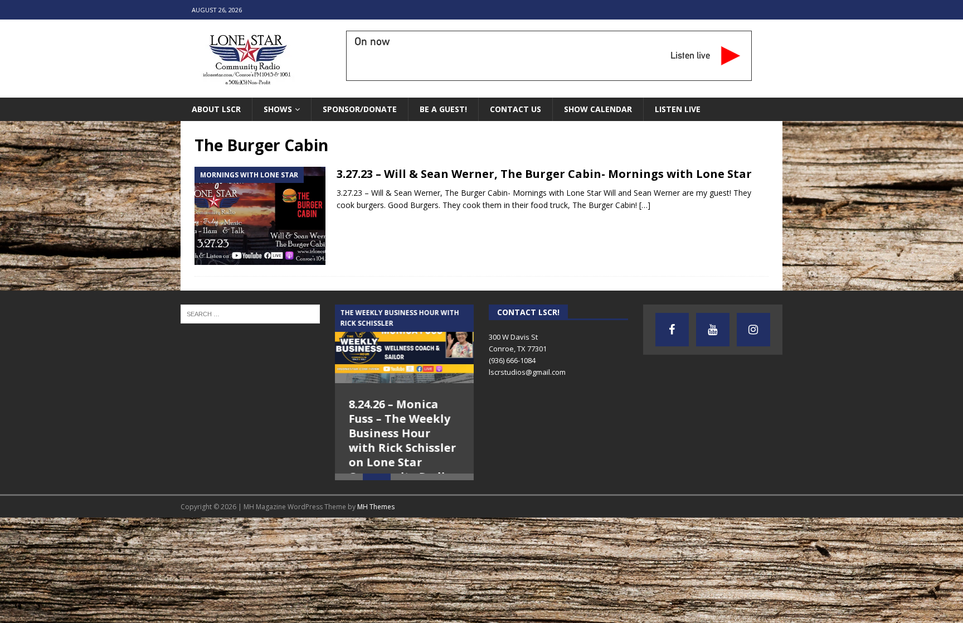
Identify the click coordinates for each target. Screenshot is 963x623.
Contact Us (515, 109)
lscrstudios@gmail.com (527, 372)
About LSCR (216, 109)
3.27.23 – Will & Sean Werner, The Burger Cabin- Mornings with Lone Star (544, 173)
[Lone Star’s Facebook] (672, 329)
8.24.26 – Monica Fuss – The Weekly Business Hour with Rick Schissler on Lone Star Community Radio (402, 440)
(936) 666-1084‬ (512, 360)
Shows (278, 109)
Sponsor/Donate (360, 109)
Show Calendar (598, 109)
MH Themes (376, 531)
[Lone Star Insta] (753, 329)
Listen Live (678, 109)
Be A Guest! (443, 109)
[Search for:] (250, 313)
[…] (644, 205)
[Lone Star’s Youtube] (712, 329)
